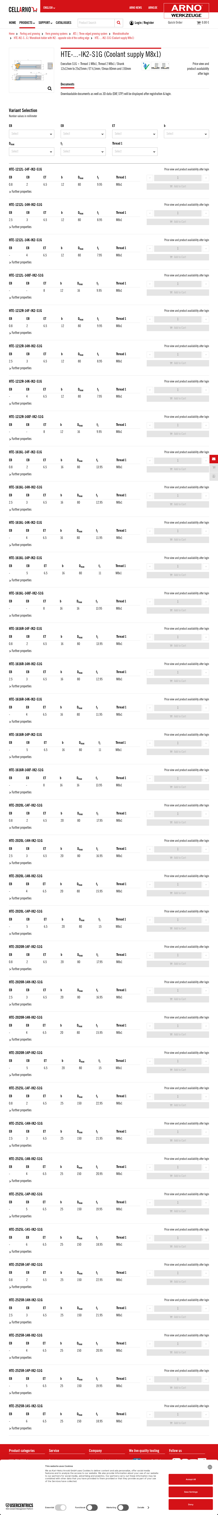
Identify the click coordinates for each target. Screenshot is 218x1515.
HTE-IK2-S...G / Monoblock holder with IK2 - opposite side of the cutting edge (51, 38)
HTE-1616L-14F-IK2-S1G (25, 452)
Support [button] (44, 22)
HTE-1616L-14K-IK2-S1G (25, 522)
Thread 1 (117, 143)
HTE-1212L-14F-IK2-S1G (25, 169)
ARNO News (135, 8)
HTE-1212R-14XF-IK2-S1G (26, 417)
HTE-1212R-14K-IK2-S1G (25, 381)
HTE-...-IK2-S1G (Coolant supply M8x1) (114, 38)
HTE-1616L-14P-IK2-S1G (25, 558)
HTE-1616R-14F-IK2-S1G (25, 628)
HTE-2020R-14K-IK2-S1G (25, 1017)
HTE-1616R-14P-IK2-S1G (25, 735)
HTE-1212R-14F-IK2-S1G (25, 311)
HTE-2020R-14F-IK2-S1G (25, 947)
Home (12, 22)
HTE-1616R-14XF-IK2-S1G (26, 770)
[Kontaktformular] (213, 459)
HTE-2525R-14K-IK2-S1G (25, 1335)
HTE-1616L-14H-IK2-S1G (25, 487)
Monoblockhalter (121, 34)
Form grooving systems (56, 34)
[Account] (213, 476)
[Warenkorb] (213, 468)
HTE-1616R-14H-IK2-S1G (25, 664)
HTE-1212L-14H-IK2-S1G (25, 205)
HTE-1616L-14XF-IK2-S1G (26, 593)
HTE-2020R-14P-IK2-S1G (25, 1053)
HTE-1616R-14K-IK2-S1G (25, 699)
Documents (67, 84)
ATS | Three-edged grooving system (90, 34)
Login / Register (144, 22)
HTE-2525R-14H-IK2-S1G (26, 1300)
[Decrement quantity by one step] (150, 178)
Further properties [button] (22, 191)
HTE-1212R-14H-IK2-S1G (25, 346)
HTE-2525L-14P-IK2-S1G (25, 1194)
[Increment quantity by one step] (206, 178)
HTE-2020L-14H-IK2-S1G (26, 841)
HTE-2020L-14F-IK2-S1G (25, 805)
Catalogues (63, 22)
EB (10, 126)
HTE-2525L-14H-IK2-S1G (26, 1123)
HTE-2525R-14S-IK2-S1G (26, 1406)
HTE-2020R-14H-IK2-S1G (26, 982)
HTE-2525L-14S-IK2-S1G (26, 1229)
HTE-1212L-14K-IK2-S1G (25, 240)
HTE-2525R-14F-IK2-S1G (25, 1265)
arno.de (152, 8)
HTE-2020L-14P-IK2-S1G (25, 911)
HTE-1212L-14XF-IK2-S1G (26, 275)
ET (113, 126)
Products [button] (25, 22)
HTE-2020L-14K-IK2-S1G (25, 876)
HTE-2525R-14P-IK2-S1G (25, 1371)
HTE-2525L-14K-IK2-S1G (25, 1159)
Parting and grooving (30, 34)
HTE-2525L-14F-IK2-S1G (25, 1088)
